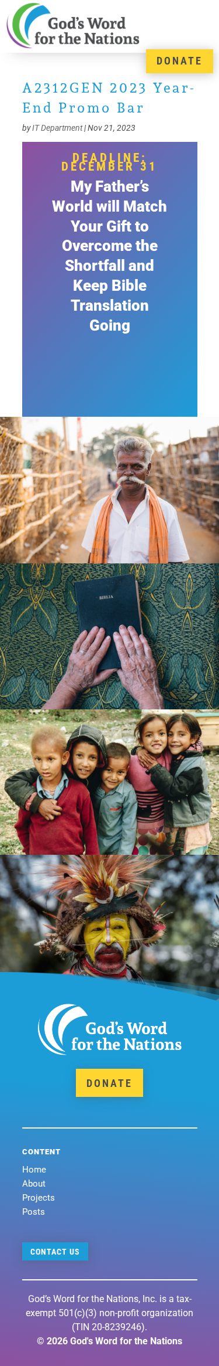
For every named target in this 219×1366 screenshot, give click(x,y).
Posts (33, 1212)
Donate (109, 1083)
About (34, 1183)
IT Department (57, 127)
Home (34, 1169)
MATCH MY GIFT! (110, 379)
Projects (38, 1197)
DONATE (180, 61)
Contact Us (55, 1251)
